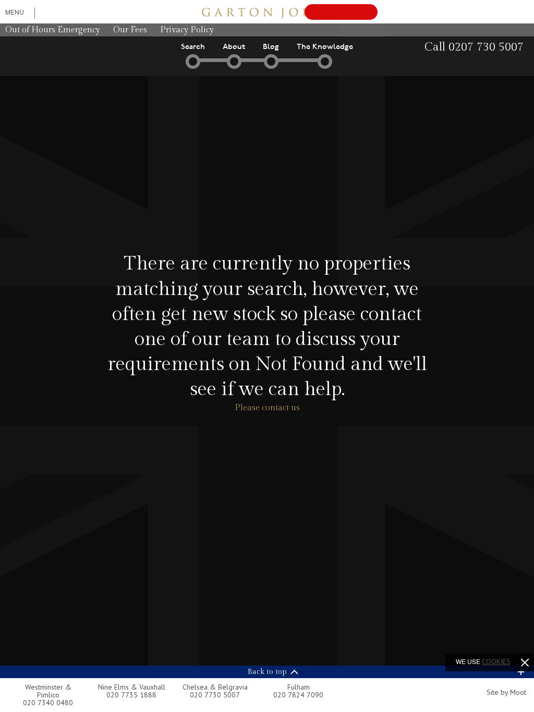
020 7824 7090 (298, 694)
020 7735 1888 (131, 694)
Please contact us (267, 408)
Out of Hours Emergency (52, 30)
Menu (14, 11)
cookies (496, 661)
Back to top (267, 672)
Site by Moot (506, 692)
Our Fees (130, 30)
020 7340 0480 (48, 702)
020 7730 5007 (215, 694)
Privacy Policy (187, 30)
